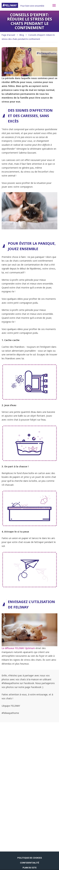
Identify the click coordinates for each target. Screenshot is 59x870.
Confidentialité (29, 862)
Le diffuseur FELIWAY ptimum (18, 648)
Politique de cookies (29, 857)
